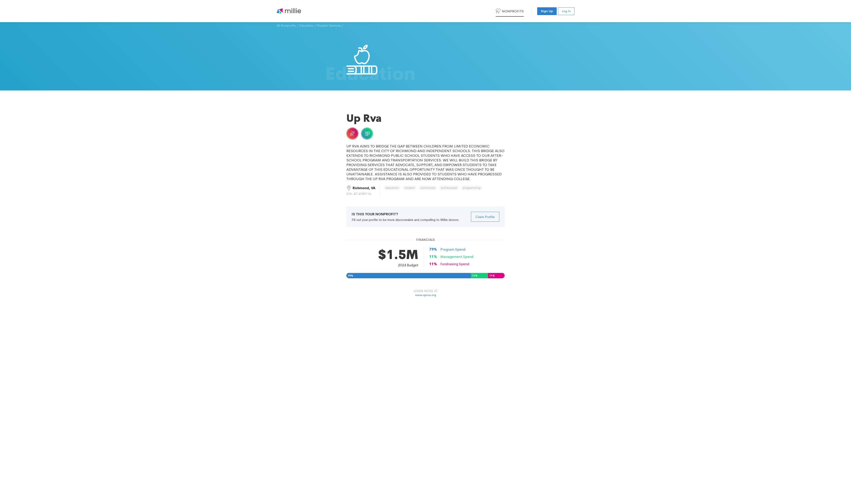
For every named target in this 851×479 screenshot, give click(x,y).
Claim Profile (485, 217)
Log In (566, 11)
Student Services (329, 25)
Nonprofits (513, 11)
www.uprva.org (425, 295)
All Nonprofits (286, 25)
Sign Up (547, 11)
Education (306, 25)
